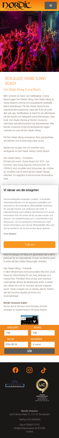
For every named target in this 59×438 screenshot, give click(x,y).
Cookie (29, 431)
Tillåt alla (29, 244)
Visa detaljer (10, 234)
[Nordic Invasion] (16, 5)
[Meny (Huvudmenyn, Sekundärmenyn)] (51, 5)
